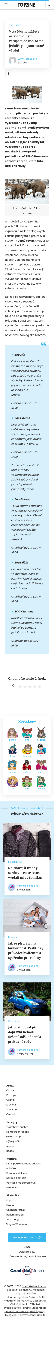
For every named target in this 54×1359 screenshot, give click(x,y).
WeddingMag (37, 1311)
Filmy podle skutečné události (23, 1163)
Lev (12, 788)
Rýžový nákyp (14, 1141)
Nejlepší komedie (16, 1178)
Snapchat (12, 1109)
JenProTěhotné (31, 1304)
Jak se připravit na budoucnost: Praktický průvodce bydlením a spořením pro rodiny (25, 951)
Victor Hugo (13, 1219)
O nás (27, 1247)
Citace (10, 1090)
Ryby (12, 756)
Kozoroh (41, 739)
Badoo (10, 1151)
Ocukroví (23, 1315)
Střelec (27, 756)
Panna (12, 739)
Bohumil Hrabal (15, 1214)
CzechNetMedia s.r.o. (34, 1286)
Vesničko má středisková (21, 1182)
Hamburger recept (17, 1132)
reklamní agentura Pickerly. (22, 1297)
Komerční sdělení (27, 885)
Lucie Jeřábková (27, 58)
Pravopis (11, 1095)
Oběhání (15, 1304)
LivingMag (10, 1315)
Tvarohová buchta (17, 1127)
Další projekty (27, 1251)
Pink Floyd (12, 1187)
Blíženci (41, 788)
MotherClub (39, 1300)
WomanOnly (24, 1300)
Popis (9, 1200)
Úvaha (10, 1205)
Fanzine (26, 1308)
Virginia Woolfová (16, 1224)
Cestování (15, 25)
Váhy (27, 772)
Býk (27, 739)
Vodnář (12, 772)
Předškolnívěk (12, 1308)
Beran (41, 772)
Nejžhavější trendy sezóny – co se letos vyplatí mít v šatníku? (25, 872)
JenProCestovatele (17, 1311)
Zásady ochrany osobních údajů (27, 1256)
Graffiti (10, 1100)
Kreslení (11, 1104)
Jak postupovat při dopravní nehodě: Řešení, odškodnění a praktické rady (24, 1034)
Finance (12, 937)
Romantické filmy (16, 1173)
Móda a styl (15, 862)
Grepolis (11, 1114)
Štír (41, 756)
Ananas (10, 1146)
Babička (11, 1168)
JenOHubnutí (37, 1315)
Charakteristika (15, 1210)
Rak (27, 788)
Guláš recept (14, 1136)
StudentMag (39, 1308)
